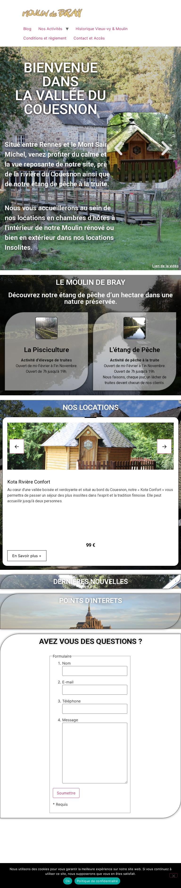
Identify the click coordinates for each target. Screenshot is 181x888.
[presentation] (16, 446)
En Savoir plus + (26, 555)
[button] (118, 148)
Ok (68, 881)
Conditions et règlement (44, 38)
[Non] (173, 875)
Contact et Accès (89, 38)
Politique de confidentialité (97, 881)
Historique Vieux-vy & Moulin (102, 28)
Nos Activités (50, 28)
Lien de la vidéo (165, 266)
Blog (27, 28)
